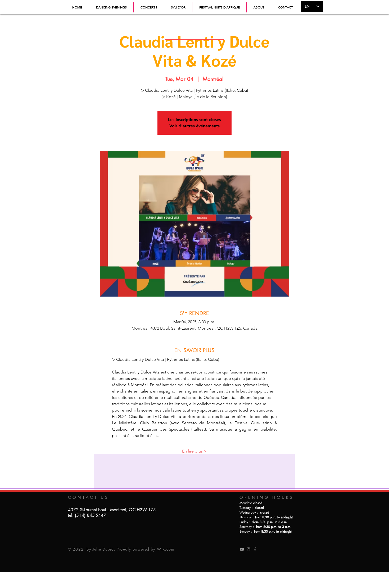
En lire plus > (194, 451)
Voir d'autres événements (194, 125)
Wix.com (165, 549)
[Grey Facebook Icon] (255, 549)
